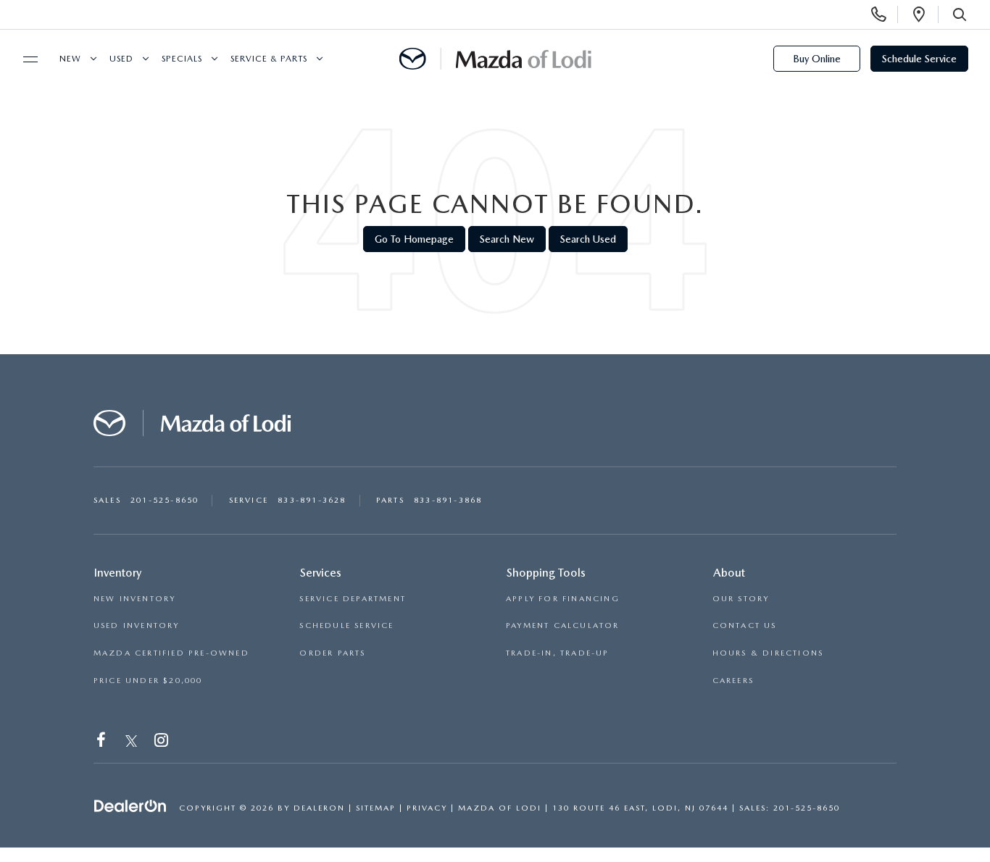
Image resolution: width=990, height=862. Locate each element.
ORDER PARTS (332, 653)
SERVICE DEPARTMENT (352, 598)
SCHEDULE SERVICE (346, 625)
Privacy (427, 808)
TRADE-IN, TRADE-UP (558, 653)
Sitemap (376, 808)
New (70, 59)
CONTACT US (744, 625)
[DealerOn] (130, 807)
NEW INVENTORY (134, 598)
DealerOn (319, 808)
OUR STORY (741, 598)
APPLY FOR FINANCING (563, 598)
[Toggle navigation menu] (24, 59)
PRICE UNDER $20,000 (148, 680)
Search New (507, 239)
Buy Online (817, 58)
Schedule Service (919, 58)
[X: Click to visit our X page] (131, 743)
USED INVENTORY (136, 625)
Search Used (588, 239)
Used (121, 59)
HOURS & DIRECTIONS (768, 653)
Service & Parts (268, 59)
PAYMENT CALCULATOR (563, 625)
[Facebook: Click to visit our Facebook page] (102, 743)
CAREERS (733, 680)
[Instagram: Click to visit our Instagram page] (163, 743)
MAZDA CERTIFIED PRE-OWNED (171, 653)
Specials (182, 59)
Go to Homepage (414, 239)
